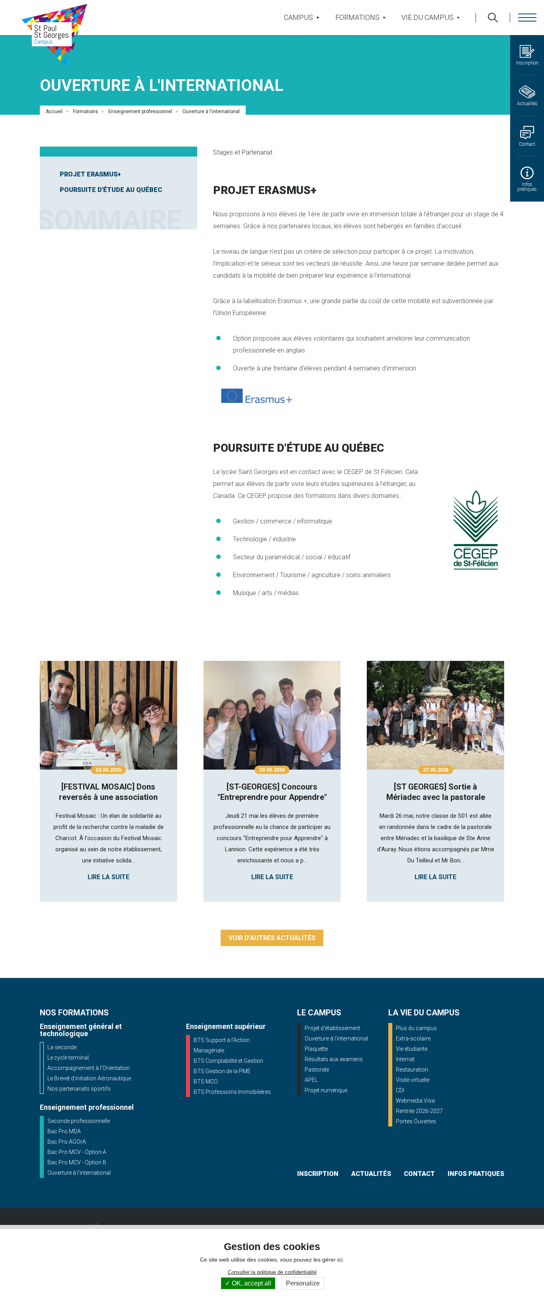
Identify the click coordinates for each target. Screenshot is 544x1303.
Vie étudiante (411, 1049)
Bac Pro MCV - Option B (76, 1162)
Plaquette (316, 1049)
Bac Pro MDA (64, 1131)
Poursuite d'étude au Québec (111, 190)
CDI (400, 1090)
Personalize (303, 1283)
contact (419, 1174)
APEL (311, 1080)
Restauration (412, 1069)
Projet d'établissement (332, 1028)
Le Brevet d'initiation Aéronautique (89, 1078)
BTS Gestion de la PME (222, 1071)
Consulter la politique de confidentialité (272, 1272)
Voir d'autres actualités (272, 938)
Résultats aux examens (334, 1059)
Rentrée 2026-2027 (419, 1111)
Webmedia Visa (415, 1100)
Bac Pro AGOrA (66, 1141)
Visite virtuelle (412, 1080)
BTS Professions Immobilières (232, 1092)
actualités (371, 1174)
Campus (298, 17)
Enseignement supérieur (226, 1026)
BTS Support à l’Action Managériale (222, 1045)
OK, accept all (250, 1283)
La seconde (61, 1047)
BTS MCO (206, 1081)
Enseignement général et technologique (81, 1030)
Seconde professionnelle (78, 1121)
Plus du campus (416, 1028)
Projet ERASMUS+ (90, 174)
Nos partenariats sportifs (79, 1089)
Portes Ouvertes (416, 1121)
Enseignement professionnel (140, 111)
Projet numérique (326, 1090)
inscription (318, 1174)
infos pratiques (476, 1174)
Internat (405, 1059)
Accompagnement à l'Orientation (88, 1068)
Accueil (54, 111)
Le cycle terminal (68, 1057)
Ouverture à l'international (79, 1173)
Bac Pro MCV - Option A (76, 1152)
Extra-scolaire (413, 1038)
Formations (357, 17)
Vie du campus (427, 17)
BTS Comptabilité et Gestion (228, 1061)
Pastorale (317, 1069)
